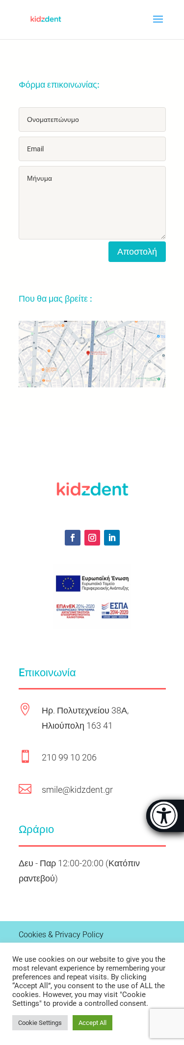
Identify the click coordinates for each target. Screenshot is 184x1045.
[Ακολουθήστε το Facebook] (72, 538)
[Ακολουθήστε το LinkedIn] (112, 538)
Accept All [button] (92, 1022)
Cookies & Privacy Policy (61, 934)
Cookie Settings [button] (40, 1022)
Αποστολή (137, 251)
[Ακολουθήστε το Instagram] (92, 538)
